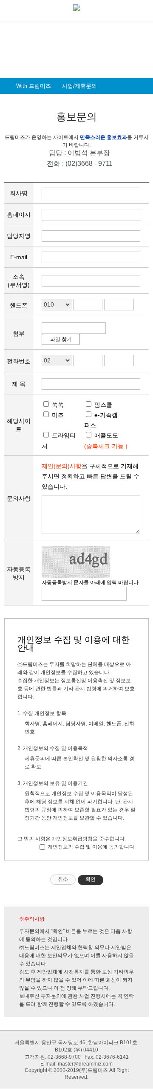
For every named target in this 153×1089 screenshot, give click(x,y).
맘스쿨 (102, 404)
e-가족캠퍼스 (101, 420)
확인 (90, 879)
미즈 (57, 414)
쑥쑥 (57, 404)
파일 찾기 (61, 339)
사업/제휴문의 (79, 86)
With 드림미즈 (33, 86)
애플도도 (105, 435)
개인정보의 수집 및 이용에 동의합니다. (91, 847)
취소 (63, 879)
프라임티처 (59, 440)
